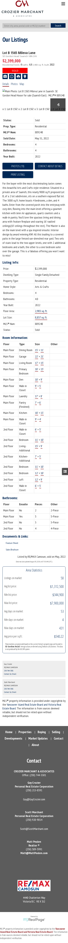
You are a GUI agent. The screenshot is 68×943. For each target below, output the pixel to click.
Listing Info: (10, 262)
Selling (56, 732)
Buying (42, 732)
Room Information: (15, 337)
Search (58, 25)
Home (8, 732)
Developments (13, 738)
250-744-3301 (8, 670)
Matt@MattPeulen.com (34, 853)
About (35, 745)
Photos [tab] (14, 84)
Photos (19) (17, 166)
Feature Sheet (12, 543)
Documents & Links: (15, 536)
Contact (58, 738)
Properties (25, 732)
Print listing (18, 174)
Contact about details (50, 166)
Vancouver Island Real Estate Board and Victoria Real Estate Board (32, 930)
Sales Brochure (12, 549)
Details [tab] (5, 84)
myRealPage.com (34, 920)
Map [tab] (22, 84)
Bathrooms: (10, 498)
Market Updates (38, 738)
